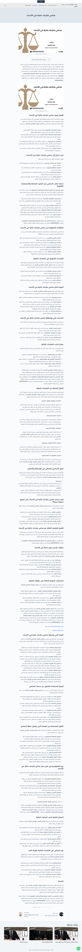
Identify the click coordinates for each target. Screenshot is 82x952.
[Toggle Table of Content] (48, 60)
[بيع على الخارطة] (15, 933)
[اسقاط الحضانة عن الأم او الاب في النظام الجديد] (66, 933)
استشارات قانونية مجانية (52, 5)
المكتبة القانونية (28, 5)
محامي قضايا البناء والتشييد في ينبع (54, 626)
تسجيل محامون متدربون (43, 5)
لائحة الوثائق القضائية (58, 630)
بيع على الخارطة (23, 942)
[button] (78, 948)
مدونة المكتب (34, 5)
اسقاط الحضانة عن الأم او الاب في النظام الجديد (66, 942)
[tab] (41, 807)
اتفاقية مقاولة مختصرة (47, 942)
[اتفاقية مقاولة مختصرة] (41, 933)
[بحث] (5, 5)
